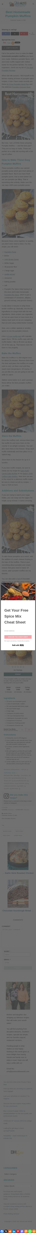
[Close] (32, 585)
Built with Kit (18, 645)
